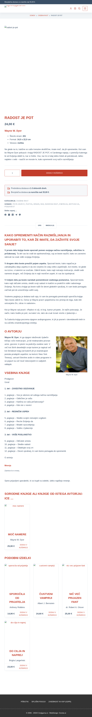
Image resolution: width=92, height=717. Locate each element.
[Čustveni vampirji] (46, 576)
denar (36, 204)
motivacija (74, 204)
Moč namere (17, 534)
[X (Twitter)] (9, 215)
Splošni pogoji (39, 702)
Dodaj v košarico (54, 173)
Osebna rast (22, 201)
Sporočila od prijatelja (17, 597)
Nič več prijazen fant (74, 597)
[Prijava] (71, 8)
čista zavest (19, 204)
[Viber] (20, 215)
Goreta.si (62, 713)
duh (42, 204)
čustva (29, 204)
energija (63, 204)
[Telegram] (16, 215)
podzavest (10, 207)
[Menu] (85, 8)
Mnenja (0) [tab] (50, 225)
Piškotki (25, 702)
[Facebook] (5, 215)
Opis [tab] (39, 225)
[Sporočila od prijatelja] (17, 576)
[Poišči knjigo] (79, 8)
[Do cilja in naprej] (17, 633)
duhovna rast (51, 204)
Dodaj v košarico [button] (23, 546)
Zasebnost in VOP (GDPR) (60, 702)
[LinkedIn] (13, 215)
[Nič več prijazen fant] (74, 576)
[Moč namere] (17, 516)
